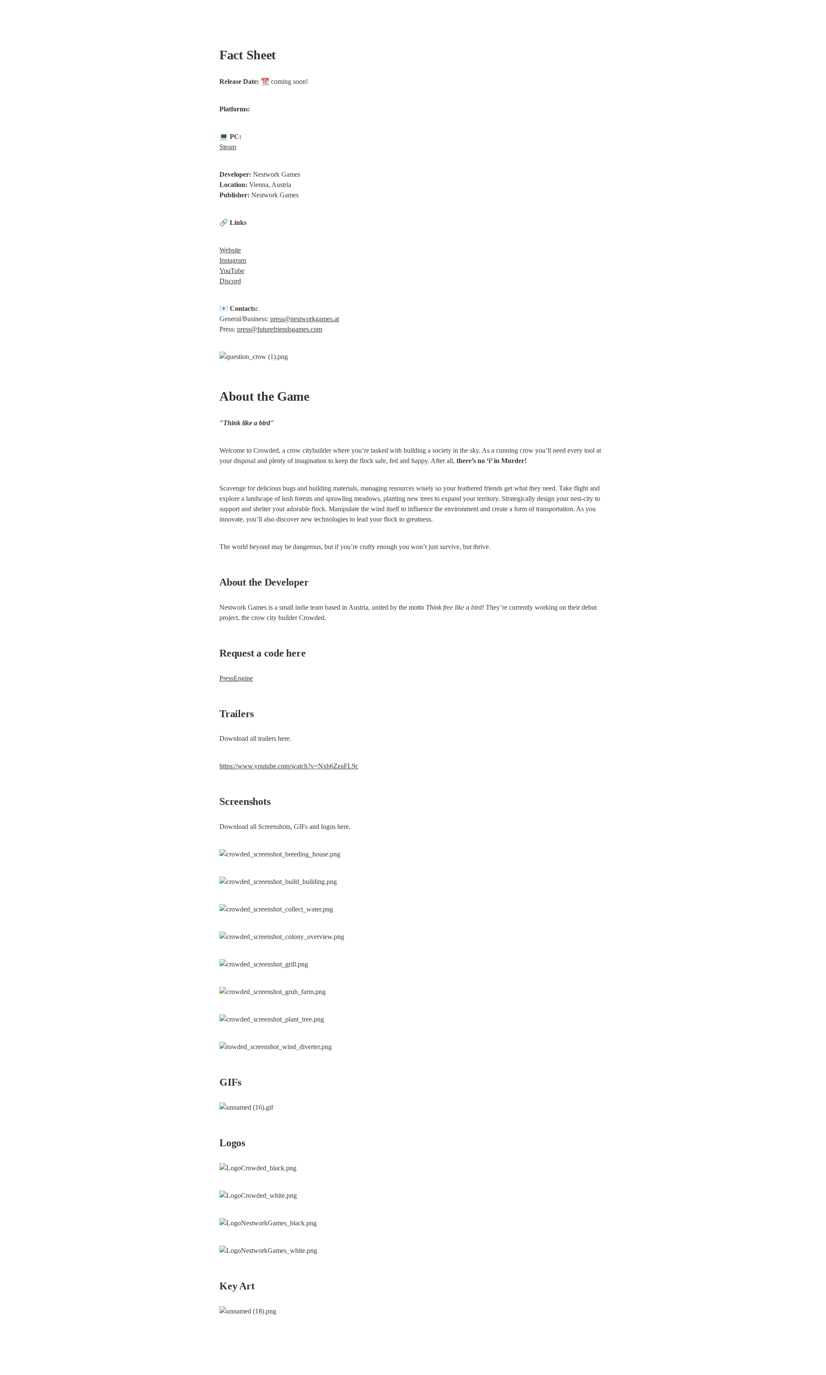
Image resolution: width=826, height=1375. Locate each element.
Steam (227, 146)
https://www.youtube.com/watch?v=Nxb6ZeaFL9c (288, 766)
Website (230, 250)
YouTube (231, 270)
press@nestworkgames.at (304, 318)
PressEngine (236, 678)
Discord (230, 281)
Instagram (232, 260)
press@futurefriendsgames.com (279, 329)
